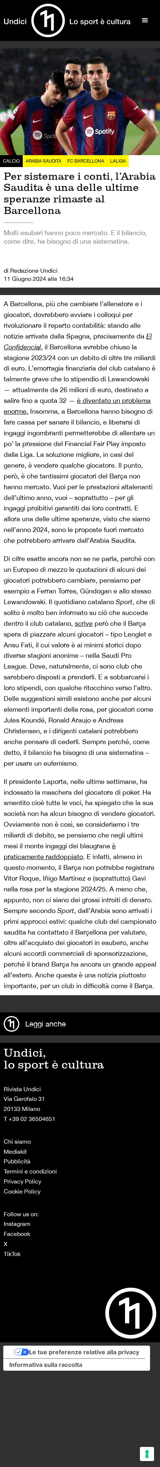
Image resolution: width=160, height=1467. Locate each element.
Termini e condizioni (30, 1171)
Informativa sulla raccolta (45, 1364)
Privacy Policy (22, 1181)
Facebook (17, 1233)
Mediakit (15, 1151)
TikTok (12, 1253)
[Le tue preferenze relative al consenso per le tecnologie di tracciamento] (147, 1454)
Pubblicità (17, 1161)
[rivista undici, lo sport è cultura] (67, 20)
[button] (145, 20)
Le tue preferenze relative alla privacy (84, 1352)
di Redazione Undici (31, 270)
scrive (84, 623)
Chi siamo (17, 1141)
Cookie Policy (22, 1191)
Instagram (17, 1223)
